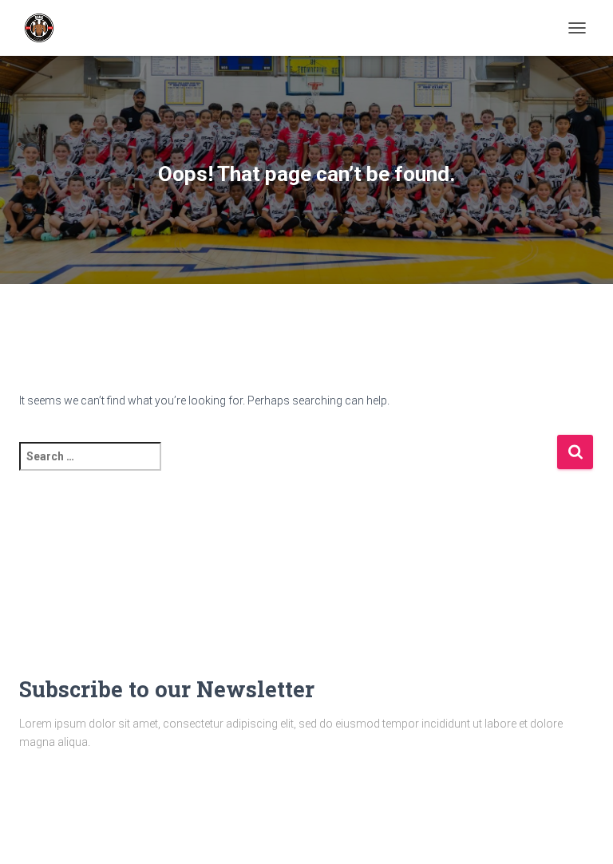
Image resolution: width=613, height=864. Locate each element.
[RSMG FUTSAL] (45, 28)
